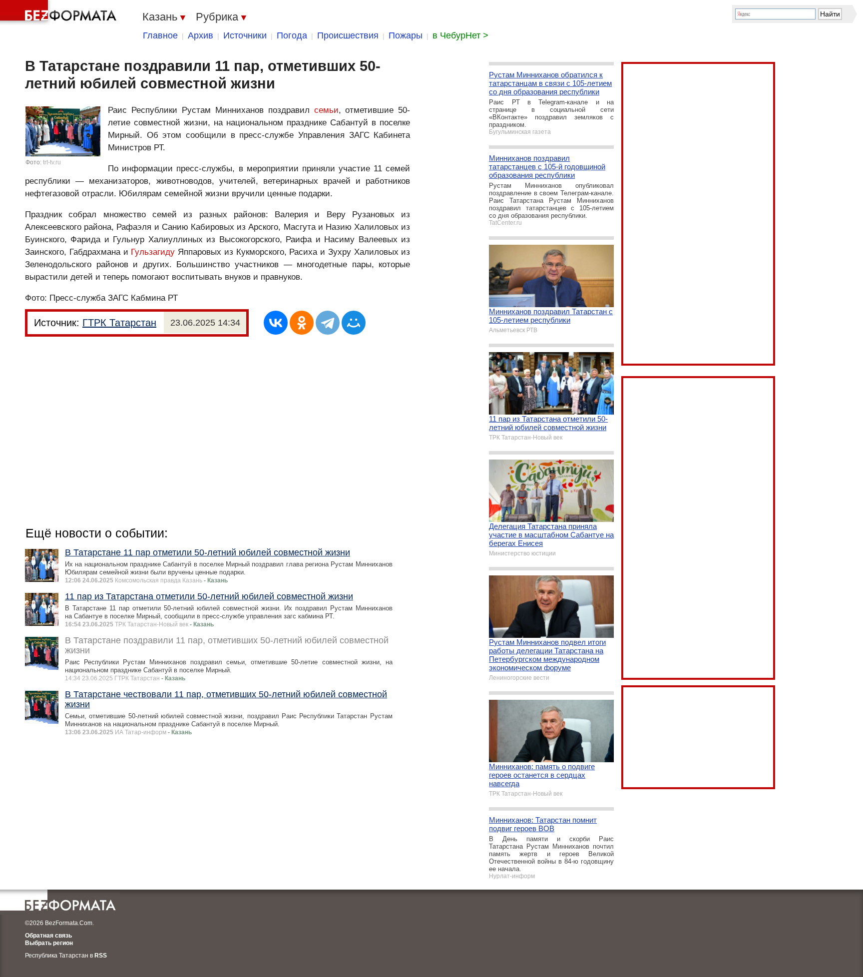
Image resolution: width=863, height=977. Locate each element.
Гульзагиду (153, 252)
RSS (100, 955)
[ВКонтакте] (276, 323)
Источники (245, 35)
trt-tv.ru (52, 162)
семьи (326, 110)
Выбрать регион (49, 943)
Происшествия (348, 35)
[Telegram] (328, 323)
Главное (160, 35)
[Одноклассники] (302, 323)
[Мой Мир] (354, 323)
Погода (292, 35)
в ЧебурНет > (460, 35)
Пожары (406, 35)
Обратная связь (48, 935)
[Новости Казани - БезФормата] (60, 12)
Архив (200, 35)
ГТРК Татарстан (119, 322)
